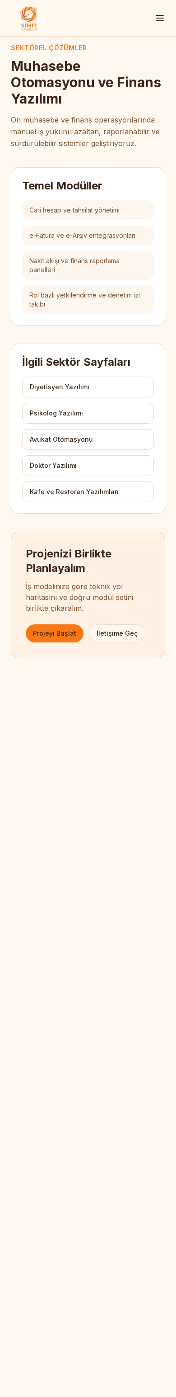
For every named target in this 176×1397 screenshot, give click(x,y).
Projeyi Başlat (54, 633)
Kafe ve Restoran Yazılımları (74, 492)
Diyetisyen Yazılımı (59, 387)
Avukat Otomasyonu (61, 439)
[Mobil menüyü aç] (159, 18)
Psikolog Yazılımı (56, 413)
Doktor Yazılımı (53, 465)
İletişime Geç (117, 633)
